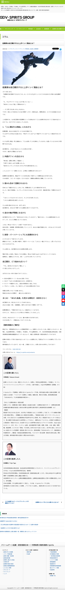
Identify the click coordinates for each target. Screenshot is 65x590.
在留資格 (52, 570)
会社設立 (38, 29)
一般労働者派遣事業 (55, 556)
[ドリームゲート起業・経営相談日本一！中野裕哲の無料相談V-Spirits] (17, 19)
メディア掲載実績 (7, 554)
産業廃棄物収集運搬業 (55, 566)
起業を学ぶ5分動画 (8, 552)
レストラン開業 (54, 560)
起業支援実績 (6, 558)
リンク (5, 573)
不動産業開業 (53, 552)
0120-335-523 (16, 349)
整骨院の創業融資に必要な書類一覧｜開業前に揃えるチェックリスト (18, 531)
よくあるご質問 (7, 568)
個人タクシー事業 (54, 568)
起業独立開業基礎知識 (8, 566)
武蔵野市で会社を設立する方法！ (9, 521)
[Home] (1, 29)
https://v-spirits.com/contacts (26, 352)
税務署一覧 (53, 575)
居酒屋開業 (53, 562)
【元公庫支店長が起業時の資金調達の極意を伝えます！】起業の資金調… (19, 524)
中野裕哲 (30, 29)
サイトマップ (6, 571)
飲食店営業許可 (54, 558)
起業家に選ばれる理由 (8, 560)
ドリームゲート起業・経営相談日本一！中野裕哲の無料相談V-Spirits (31, 588)
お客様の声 (6, 562)
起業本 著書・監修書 (8, 556)
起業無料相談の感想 (8, 564)
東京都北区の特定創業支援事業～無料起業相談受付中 (14, 517)
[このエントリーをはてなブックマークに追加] (60, 49)
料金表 (28, 554)
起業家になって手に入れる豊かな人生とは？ (47, 502)
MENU (6, 2)
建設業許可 (53, 564)
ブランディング (9, 29)
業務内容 (29, 552)
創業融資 (46, 29)
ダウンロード (6, 570)
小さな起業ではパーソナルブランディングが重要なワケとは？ (17, 502)
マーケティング (20, 29)
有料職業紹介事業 (54, 554)
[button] (2, 2)
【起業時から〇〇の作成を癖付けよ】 (10, 528)
